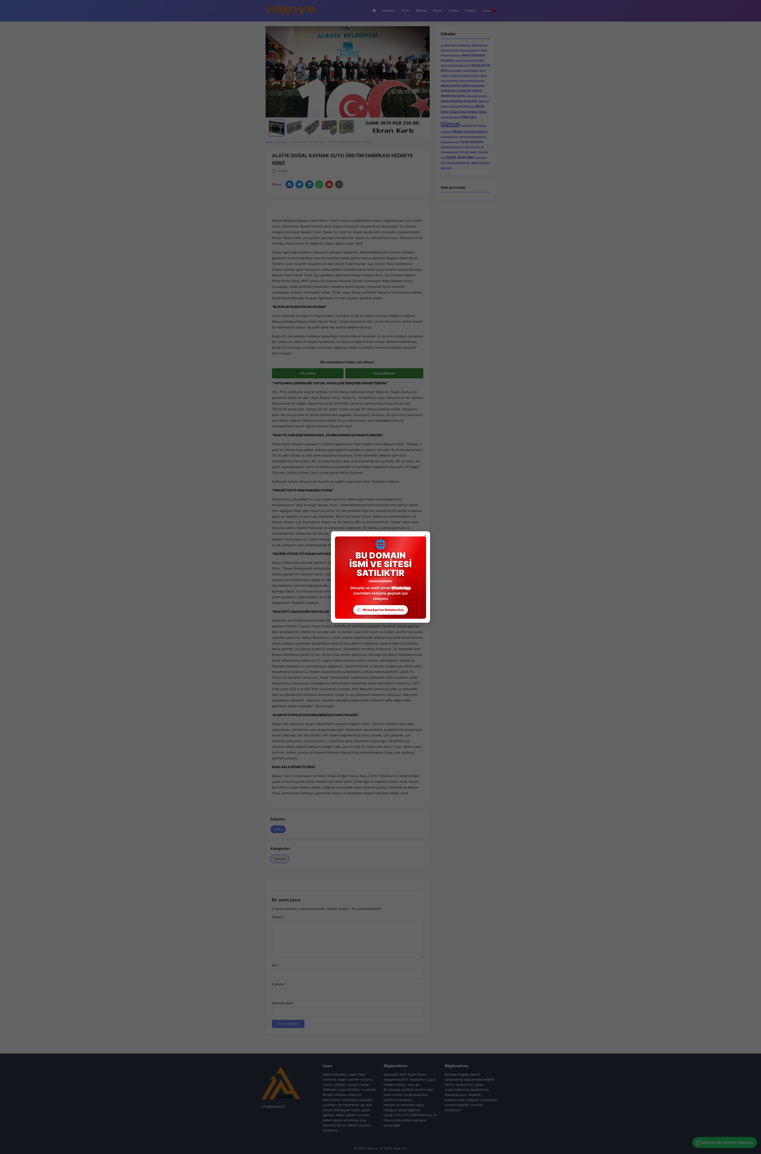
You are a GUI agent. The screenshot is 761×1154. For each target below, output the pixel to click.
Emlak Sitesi (457, 112)
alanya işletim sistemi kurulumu (463, 85)
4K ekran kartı (464, 45)
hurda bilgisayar (469, 125)
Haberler (388, 10)
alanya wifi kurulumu (477, 96)
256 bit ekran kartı (450, 50)
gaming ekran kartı (450, 117)
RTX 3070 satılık (468, 152)
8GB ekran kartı (479, 45)
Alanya (270, 142)
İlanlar (437, 10)
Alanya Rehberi (384, 373)
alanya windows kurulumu (459, 101)
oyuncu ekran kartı (450, 142)
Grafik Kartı (468, 117)
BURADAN (401, 1115)
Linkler (453, 10)
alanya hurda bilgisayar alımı (464, 75)
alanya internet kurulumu (472, 80)
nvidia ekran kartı (449, 136)
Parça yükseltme (471, 141)
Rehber (421, 10)
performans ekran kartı (452, 147)
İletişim (470, 10)
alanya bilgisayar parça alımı (469, 60)
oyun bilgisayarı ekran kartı (473, 136)
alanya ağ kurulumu (470, 50)
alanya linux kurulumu (456, 90)
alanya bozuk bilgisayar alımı (455, 65)
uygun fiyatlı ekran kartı (458, 162)
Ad (275, 965)
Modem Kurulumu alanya (469, 131)
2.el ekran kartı (448, 45)
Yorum (278, 917)
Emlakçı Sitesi (477, 112)
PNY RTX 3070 (472, 147)
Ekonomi (281, 142)
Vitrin (406, 10)
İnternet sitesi (282, 1003)
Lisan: (487, 10)
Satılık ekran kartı (460, 157)
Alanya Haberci (470, 70)
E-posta (279, 984)
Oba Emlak (308, 373)
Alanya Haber (455, 70)
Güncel (278, 829)
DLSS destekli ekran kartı (461, 106)
